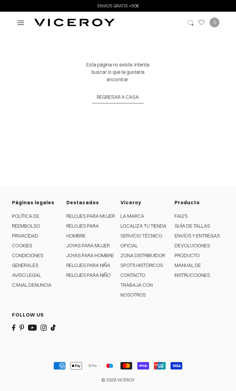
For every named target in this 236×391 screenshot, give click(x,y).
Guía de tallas (192, 226)
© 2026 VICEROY (118, 380)
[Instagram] (44, 327)
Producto (187, 255)
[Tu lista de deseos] (201, 22)
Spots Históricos (141, 265)
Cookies (22, 245)
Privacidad (25, 236)
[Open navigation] (21, 22)
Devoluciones (192, 245)
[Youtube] (32, 327)
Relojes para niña (88, 265)
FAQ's (181, 216)
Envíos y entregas (197, 236)
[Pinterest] (21, 327)
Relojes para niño (88, 275)
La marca (132, 216)
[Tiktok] (53, 327)
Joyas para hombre (90, 255)
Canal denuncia (32, 285)
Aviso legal (26, 275)
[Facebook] (13, 327)
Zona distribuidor (142, 255)
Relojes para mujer (90, 216)
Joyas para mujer (88, 245)
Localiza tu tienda (143, 226)
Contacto (132, 275)
